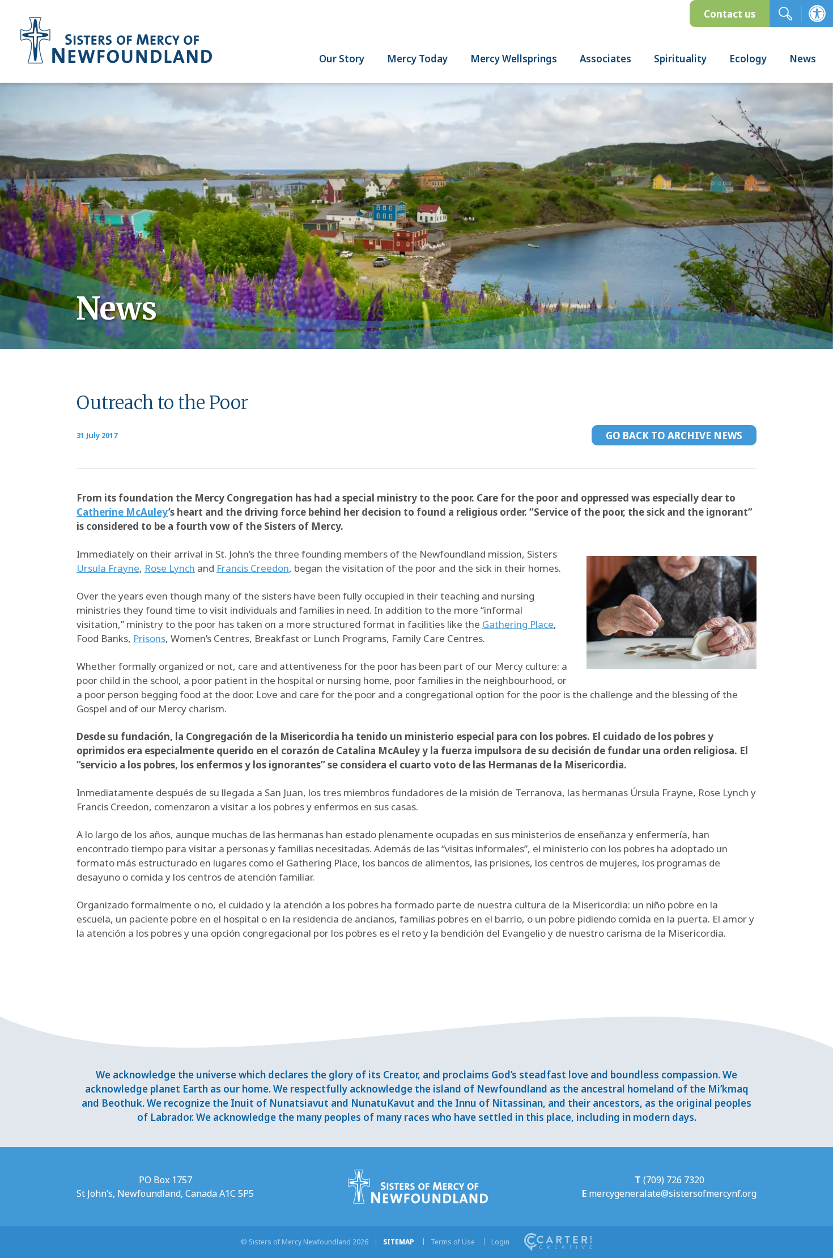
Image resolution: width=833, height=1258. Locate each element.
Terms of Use (453, 1242)
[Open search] (785, 13)
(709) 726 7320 (673, 1180)
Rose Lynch (169, 568)
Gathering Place (518, 624)
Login (500, 1242)
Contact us (729, 13)
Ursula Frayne (107, 568)
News (802, 58)
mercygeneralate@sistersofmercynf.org (672, 1193)
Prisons (149, 638)
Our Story (341, 58)
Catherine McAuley (122, 511)
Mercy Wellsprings (513, 58)
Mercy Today (417, 58)
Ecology (748, 58)
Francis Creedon (252, 568)
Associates (605, 58)
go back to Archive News (674, 435)
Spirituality (680, 58)
